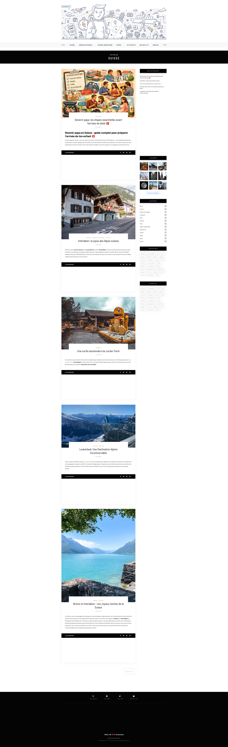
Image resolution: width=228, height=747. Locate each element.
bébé (155, 257)
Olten (141, 218)
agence (143, 254)
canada (161, 257)
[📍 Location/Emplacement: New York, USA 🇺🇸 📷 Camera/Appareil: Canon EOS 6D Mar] (153, 185)
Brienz (149, 257)
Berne (88, 237)
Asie (163, 254)
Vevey (162, 272)
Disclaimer (117, 738)
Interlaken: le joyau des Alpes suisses (98, 240)
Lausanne (142, 215)
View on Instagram (153, 193)
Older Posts (129, 671)
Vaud (141, 238)
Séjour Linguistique (105, 45)
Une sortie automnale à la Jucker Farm (98, 351)
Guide (162, 260)
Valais (101, 446)
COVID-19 (143, 260)
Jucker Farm (69, 362)
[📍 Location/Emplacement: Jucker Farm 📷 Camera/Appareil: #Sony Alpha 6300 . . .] (144, 166)
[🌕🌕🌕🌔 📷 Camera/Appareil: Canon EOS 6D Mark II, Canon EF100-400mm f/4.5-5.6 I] (144, 185)
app (158, 254)
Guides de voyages (85, 45)
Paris (141, 223)
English (155, 45)
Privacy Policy (111, 738)
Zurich (98, 347)
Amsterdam (151, 254)
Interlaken (150, 263)
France (142, 209)
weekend (150, 275)
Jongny (143, 266)
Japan (158, 263)
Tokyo (149, 272)
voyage (143, 275)
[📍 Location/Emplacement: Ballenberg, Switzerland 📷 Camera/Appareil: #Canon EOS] (153, 166)
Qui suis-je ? (144, 45)
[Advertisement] (98, 167)
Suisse (118, 45)
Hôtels (143, 263)
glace (157, 260)
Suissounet (70, 152)
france (150, 260)
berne (142, 257)
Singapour (160, 269)
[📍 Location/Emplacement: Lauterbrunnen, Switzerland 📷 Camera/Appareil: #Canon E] (162, 166)
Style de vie (131, 45)
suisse (142, 272)
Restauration (150, 269)
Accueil (72, 45)
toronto (155, 272)
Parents (98, 116)
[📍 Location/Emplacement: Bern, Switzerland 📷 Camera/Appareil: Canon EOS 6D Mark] (144, 176)
